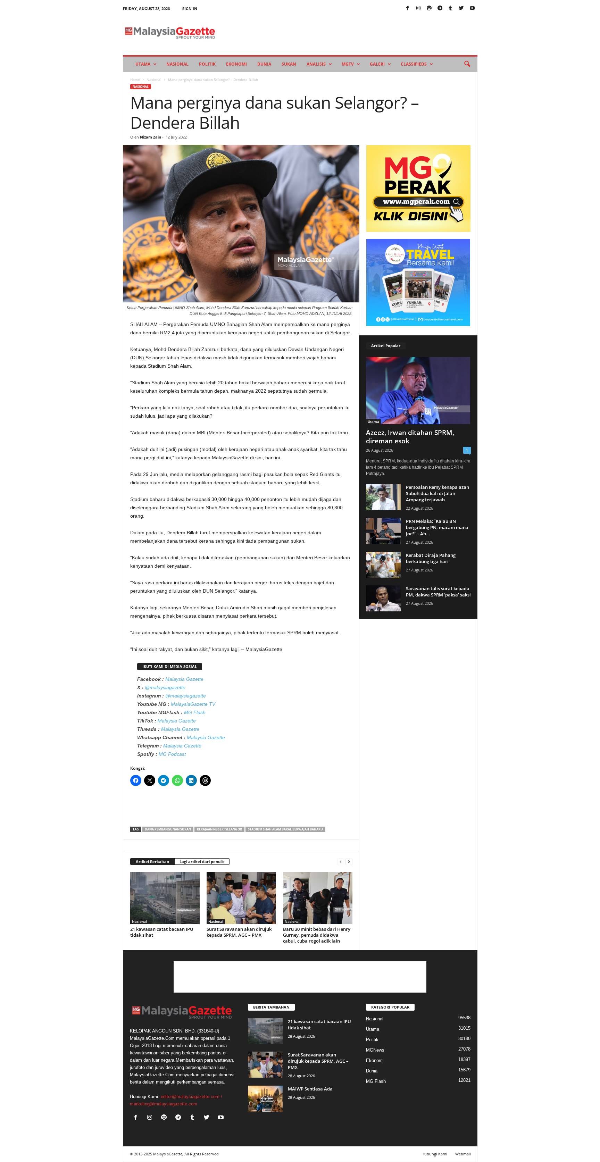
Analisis (316, 64)
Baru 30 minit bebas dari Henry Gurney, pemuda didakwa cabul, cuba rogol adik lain (316, 935)
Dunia (264, 64)
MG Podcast (172, 754)
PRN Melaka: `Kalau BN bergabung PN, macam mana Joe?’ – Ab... (437, 527)
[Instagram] (418, 8)
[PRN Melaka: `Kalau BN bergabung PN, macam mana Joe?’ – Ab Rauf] (383, 531)
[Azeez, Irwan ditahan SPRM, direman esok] (418, 390)
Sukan (289, 64)
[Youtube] (472, 8)
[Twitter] (461, 8)
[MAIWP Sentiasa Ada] (265, 1099)
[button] (467, 64)
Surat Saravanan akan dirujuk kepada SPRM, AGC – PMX (239, 932)
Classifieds (414, 64)
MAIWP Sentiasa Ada (310, 1089)
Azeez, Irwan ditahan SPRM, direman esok (410, 436)
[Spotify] (429, 8)
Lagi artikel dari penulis (202, 861)
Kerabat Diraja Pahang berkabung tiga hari (431, 558)
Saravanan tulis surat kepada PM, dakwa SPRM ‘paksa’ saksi (438, 591)
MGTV (348, 64)
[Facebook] (407, 8)
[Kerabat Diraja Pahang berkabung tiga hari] (383, 565)
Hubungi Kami (434, 1153)
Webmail (463, 1153)
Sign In (189, 8)
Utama (142, 64)
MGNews (375, 1050)
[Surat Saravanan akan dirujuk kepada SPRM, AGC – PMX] (241, 898)
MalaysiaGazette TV (193, 704)
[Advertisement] (241, 808)
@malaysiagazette (165, 687)
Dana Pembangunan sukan (168, 829)
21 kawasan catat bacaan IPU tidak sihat (161, 932)
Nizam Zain (150, 137)
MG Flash (195, 712)
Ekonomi (236, 64)
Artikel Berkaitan (152, 861)
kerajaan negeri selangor (219, 829)
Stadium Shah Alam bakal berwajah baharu (285, 829)
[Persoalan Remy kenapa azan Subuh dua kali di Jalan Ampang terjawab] (383, 497)
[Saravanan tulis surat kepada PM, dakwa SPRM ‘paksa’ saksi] (383, 598)
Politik (207, 64)
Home (135, 79)
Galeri (377, 64)
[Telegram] (440, 8)
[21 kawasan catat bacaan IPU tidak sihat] (165, 898)
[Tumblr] (451, 8)
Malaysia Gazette (184, 679)
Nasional (177, 64)
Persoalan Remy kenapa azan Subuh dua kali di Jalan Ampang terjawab (437, 493)
